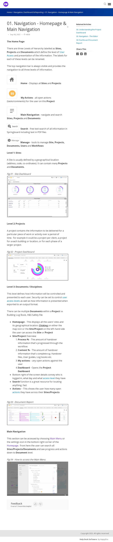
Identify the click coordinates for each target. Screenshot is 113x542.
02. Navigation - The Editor (87, 36)
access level (49, 378)
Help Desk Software (88, 539)
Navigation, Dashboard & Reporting (29, 12)
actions (16, 392)
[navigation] (109, 4)
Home (9, 12)
